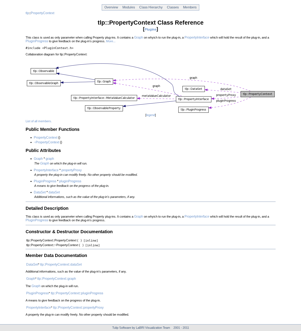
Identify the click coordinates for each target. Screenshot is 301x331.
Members (189, 7)
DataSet (40, 192)
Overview (111, 7)
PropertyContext (42, 13)
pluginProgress (70, 181)
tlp (27, 13)
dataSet (54, 192)
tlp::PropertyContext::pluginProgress (77, 293)
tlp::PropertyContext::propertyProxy (78, 307)
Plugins (150, 29)
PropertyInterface (196, 37)
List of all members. (39, 121)
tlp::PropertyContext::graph (56, 278)
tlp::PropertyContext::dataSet (61, 264)
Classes (172, 7)
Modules (129, 7)
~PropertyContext (46, 142)
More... (110, 41)
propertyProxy (71, 170)
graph (50, 158)
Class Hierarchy (151, 7)
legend (150, 115)
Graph (138, 37)
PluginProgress (37, 41)
